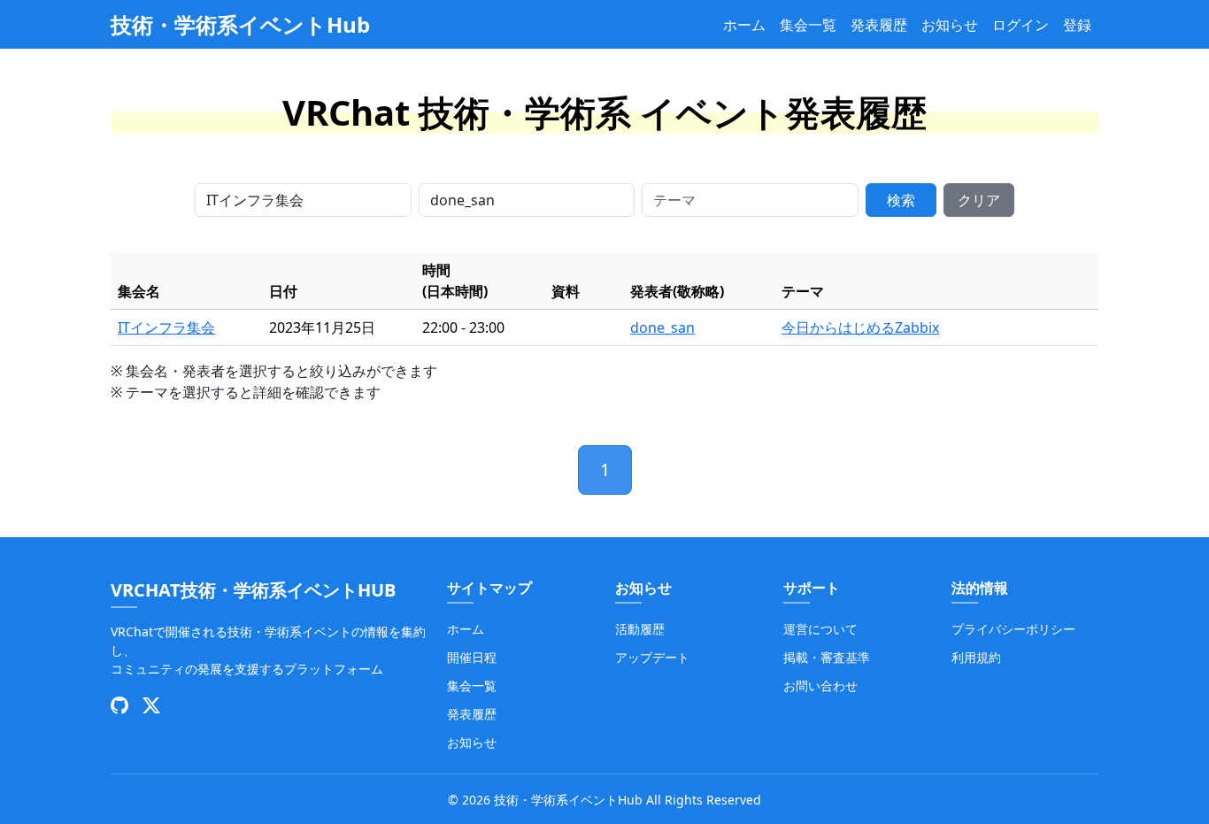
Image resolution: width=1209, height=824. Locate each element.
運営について (820, 628)
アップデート (652, 657)
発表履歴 (879, 25)
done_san (662, 327)
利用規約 (976, 657)
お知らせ (949, 25)
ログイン (1020, 25)
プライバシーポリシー (1013, 628)
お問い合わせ (820, 685)
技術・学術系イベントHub (240, 24)
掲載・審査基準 (826, 657)
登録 (1077, 25)
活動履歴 (640, 628)
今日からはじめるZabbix (860, 327)
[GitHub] (119, 705)
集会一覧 (808, 25)
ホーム (744, 25)
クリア (979, 200)
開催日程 (472, 657)
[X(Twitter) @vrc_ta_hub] (151, 705)
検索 (901, 200)
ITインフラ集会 (166, 327)
